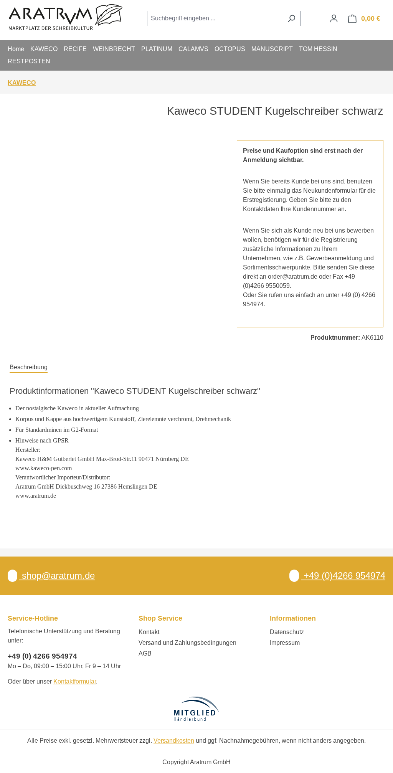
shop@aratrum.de (57, 575)
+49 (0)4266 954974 (343, 575)
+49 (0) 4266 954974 (42, 656)
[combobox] (215, 18)
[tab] (29, 367)
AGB (145, 653)
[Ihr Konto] (334, 18)
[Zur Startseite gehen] (65, 17)
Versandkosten (174, 740)
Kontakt (149, 632)
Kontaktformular (74, 681)
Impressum (285, 642)
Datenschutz (287, 632)
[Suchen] (291, 18)
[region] (115, 222)
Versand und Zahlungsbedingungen (187, 642)
